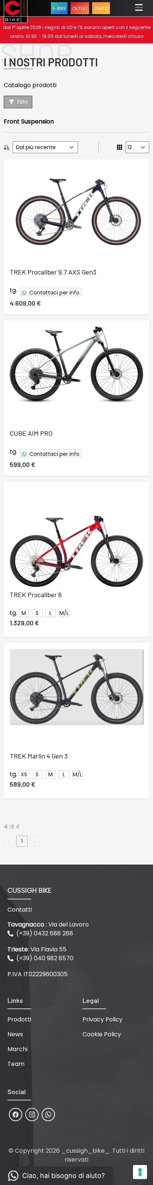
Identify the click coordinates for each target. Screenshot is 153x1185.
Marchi (17, 1049)
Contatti (19, 909)
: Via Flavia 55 (36, 949)
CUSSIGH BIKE (29, 890)
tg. (13, 290)
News (15, 1034)
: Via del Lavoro (48, 924)
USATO (101, 8)
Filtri (22, 102)
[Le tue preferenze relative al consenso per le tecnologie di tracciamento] (140, 1172)
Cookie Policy (101, 1034)
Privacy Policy (102, 1019)
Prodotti (19, 1019)
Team (16, 1064)
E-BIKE (59, 8)
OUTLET (80, 8)
